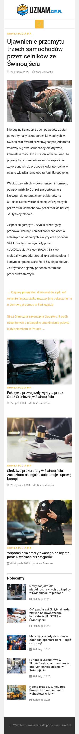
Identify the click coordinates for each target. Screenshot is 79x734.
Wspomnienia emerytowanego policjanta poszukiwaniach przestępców (38, 555)
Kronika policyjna (19, 33)
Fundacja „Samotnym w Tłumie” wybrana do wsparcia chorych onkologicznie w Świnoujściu (49, 665)
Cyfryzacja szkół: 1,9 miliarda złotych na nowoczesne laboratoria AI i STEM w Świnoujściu (49, 615)
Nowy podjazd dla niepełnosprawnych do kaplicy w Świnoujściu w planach (50, 589)
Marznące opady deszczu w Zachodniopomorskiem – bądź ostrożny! (50, 640)
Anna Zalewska (44, 71)
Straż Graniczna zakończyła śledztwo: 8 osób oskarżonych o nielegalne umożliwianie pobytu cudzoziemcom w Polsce (38, 323)
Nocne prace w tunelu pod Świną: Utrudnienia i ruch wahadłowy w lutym (47, 690)
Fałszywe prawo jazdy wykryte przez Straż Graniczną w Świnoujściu (35, 395)
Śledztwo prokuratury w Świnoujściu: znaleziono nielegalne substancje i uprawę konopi (39, 475)
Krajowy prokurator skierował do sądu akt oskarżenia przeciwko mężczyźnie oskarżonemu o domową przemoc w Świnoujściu (39, 298)
